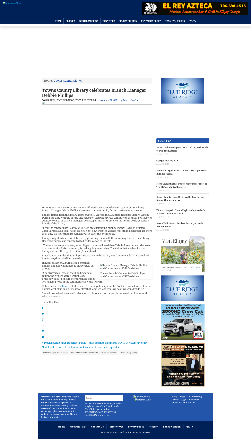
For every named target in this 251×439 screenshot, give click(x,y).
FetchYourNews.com (94, 403)
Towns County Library (128, 353)
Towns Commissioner (109, 353)
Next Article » (49, 347)
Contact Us (97, 426)
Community (48, 100)
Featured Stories (85, 100)
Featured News (65, 100)
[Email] (43, 336)
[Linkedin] (43, 325)
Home (58, 21)
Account (153, 426)
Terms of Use (116, 426)
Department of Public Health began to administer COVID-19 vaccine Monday (104, 342)
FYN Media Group (151, 21)
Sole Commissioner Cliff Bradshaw (84, 353)
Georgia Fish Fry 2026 (167, 160)
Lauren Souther (131, 100)
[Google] (43, 319)
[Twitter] (43, 313)
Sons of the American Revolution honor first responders (89, 347)
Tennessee (109, 21)
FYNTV (192, 21)
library (65, 286)
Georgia (70, 21)
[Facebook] (42, 307)
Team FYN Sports (175, 21)
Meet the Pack (78, 426)
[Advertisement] (125, 51)
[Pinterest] (43, 331)
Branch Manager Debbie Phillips (55, 353)
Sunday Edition (128, 21)
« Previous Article (52, 342)
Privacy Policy (136, 426)
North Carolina (88, 21)
